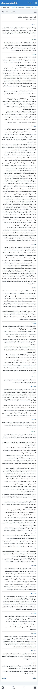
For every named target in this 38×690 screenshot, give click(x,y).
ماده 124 (33, 432)
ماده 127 (33, 613)
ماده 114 (33, 25)
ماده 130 (33, 663)
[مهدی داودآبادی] (9, 3)
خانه (36, 8)
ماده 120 (33, 323)
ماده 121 (34, 377)
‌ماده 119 (34, 288)
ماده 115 (33, 40)
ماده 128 (33, 633)
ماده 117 (33, 126)
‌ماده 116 (34, 54)
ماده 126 (33, 593)
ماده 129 (33, 651)
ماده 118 (33, 244)
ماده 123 (33, 419)
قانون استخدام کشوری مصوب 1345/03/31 (22, 8)
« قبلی (34, 678)
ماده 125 (33, 566)
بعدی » (4, 678)
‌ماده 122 (33, 387)
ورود (30, 3)
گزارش (13, 12)
